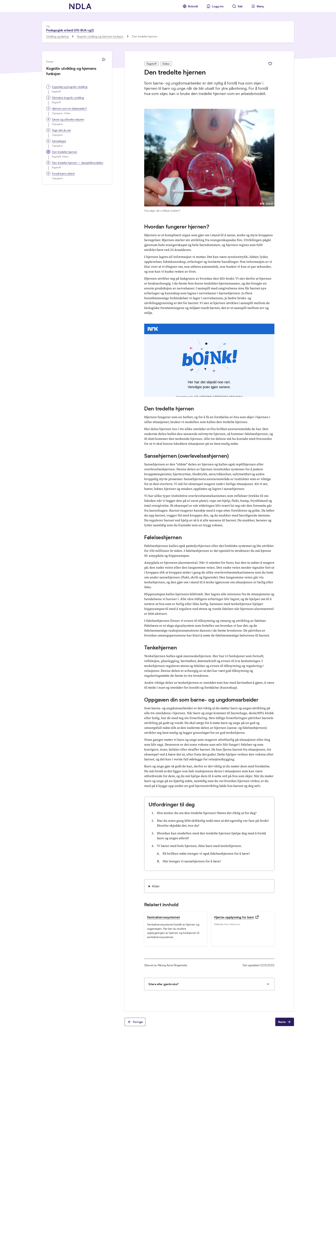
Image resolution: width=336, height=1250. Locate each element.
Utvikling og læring (57, 36)
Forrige (138, 1022)
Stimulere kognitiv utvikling (68, 97)
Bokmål (193, 6)
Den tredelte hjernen (64, 152)
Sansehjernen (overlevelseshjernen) (186, 455)
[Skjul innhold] (103, 59)
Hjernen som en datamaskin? (69, 108)
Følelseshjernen (163, 537)
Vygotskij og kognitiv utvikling (69, 87)
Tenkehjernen (160, 647)
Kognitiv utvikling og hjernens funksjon (100, 36)
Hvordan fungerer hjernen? (176, 226)
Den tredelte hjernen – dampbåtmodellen (77, 162)
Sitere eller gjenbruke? (163, 984)
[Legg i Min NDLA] (270, 63)
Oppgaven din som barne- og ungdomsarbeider (201, 699)
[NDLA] (80, 6)
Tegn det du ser (61, 130)
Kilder (156, 886)
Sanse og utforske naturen (68, 119)
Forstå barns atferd (63, 173)
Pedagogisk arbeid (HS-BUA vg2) (70, 30)
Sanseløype (59, 141)
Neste (282, 1022)
